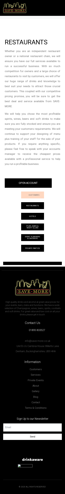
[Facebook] (26, 453)
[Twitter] (32, 453)
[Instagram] (39, 453)
